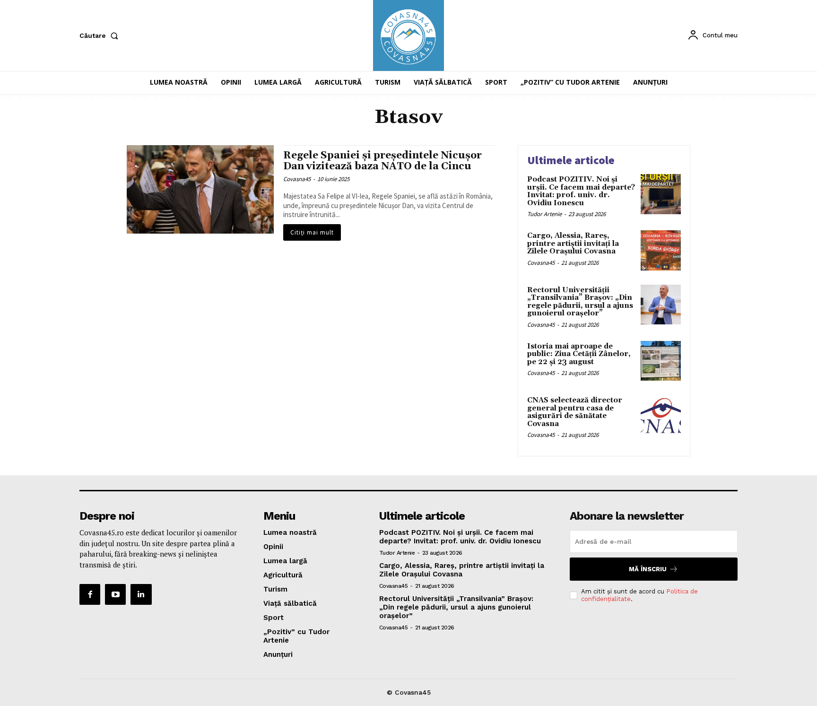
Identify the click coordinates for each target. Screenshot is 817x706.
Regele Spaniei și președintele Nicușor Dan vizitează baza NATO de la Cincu (382, 161)
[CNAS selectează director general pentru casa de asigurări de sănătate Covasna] (661, 415)
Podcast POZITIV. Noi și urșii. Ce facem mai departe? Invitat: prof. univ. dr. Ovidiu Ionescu (581, 191)
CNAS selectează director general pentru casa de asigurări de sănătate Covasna (574, 412)
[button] (100, 35)
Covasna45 (297, 179)
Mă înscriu (648, 569)
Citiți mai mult (312, 232)
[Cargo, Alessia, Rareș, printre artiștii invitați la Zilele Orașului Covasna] (661, 250)
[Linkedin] (140, 594)
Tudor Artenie (544, 214)
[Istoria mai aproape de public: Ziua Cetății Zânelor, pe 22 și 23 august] (661, 361)
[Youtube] (115, 594)
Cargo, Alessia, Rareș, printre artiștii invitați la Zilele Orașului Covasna (573, 243)
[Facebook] (89, 594)
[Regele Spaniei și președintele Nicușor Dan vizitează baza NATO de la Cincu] (200, 189)
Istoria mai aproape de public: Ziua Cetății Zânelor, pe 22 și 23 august (579, 354)
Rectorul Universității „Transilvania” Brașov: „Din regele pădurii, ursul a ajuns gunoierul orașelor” (580, 302)
